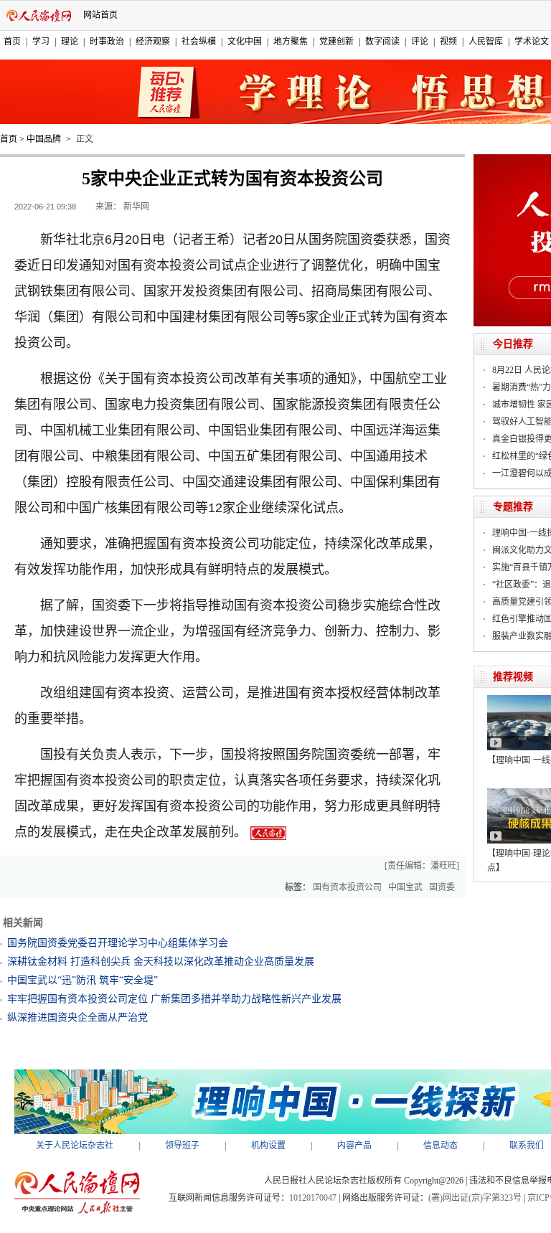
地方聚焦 (290, 42)
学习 (41, 42)
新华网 (136, 207)
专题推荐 (513, 506)
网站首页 (100, 15)
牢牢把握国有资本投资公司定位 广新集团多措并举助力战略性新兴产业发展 (174, 998)
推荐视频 (513, 676)
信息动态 (440, 1145)
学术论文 (531, 42)
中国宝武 (405, 887)
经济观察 (153, 42)
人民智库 (485, 42)
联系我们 (526, 1145)
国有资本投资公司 (347, 887)
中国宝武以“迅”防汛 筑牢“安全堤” (82, 980)
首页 (12, 42)
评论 (419, 42)
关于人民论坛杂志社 (74, 1145)
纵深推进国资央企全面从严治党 (77, 1017)
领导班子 (182, 1145)
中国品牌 (44, 139)
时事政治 (107, 42)
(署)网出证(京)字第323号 (475, 1198)
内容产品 (354, 1145)
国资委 (442, 887)
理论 (69, 42)
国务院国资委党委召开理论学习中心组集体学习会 (117, 942)
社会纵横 (199, 42)
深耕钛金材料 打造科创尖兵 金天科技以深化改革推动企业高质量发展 (160, 961)
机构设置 (268, 1145)
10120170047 (312, 1198)
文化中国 (244, 42)
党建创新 (336, 42)
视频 (448, 42)
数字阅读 (382, 42)
